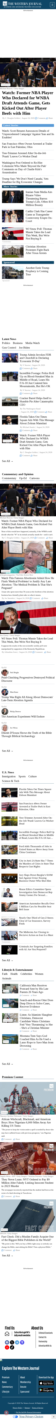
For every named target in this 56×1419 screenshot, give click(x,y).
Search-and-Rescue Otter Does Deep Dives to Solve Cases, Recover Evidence (36, 1003)
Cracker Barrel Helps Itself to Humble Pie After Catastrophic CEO (36, 401)
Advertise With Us (45, 1345)
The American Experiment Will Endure (23, 716)
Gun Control (9, 347)
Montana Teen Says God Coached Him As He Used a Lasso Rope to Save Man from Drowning (36, 1040)
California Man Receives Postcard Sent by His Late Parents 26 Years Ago (34, 988)
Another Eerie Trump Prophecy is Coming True (37, 271)
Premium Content (12, 1077)
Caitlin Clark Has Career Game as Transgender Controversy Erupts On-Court (39, 216)
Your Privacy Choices (31, 1416)
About (22, 1377)
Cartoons (34, 478)
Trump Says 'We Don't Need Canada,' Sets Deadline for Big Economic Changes (25, 180)
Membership (25, 1382)
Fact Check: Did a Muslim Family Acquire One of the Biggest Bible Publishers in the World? (27, 1238)
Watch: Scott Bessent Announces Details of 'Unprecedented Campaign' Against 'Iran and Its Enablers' (28, 134)
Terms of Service (37, 1408)
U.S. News (8, 772)
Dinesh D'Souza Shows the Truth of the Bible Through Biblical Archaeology (26, 734)
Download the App (46, 1377)
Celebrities (26, 973)
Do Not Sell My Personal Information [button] (28, 1412)
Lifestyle (5, 1391)
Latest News (9, 338)
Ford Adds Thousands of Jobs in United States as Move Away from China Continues (36, 849)
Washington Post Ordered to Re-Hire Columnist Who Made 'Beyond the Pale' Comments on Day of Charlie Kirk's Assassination (24, 167)
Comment (41, 118)
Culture (32, 776)
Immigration (9, 776)
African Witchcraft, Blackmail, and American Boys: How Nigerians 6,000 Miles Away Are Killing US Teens (26, 1122)
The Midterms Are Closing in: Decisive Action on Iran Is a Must (36, 933)
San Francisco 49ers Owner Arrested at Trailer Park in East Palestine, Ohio (27, 145)
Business (18, 342)
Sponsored (24, 1391)
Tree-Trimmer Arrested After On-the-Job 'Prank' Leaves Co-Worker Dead (24, 155)
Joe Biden (24, 347)
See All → (7, 461)
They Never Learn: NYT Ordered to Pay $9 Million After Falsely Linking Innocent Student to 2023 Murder (27, 1183)
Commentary (9, 478)
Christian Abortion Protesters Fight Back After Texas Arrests (37, 250)
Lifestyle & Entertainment (17, 969)
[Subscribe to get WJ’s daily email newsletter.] (8, 1334)
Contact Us (42, 1337)
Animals (6, 978)
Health (14, 973)
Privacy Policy (17, 1408)
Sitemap (27, 1408)
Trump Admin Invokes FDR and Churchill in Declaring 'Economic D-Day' (35, 358)
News (4, 1382)
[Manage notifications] (6, 1412)
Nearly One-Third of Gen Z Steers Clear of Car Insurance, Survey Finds (36, 920)
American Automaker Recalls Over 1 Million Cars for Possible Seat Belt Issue (36, 906)
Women (39, 973)
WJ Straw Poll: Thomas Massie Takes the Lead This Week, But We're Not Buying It (39, 233)
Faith (5, 973)
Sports (22, 776)
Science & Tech (10, 780)
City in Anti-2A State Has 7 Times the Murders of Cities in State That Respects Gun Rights (36, 863)
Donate (23, 1386)
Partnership (43, 1341)
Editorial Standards (46, 1332)
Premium (5, 1377)
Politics (6, 342)
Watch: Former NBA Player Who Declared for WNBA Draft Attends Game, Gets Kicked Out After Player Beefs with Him (27, 103)
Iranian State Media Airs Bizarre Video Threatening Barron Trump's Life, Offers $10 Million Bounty (39, 198)
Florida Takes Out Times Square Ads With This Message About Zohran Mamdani (37, 420)
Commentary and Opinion (17, 474)
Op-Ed (23, 478)
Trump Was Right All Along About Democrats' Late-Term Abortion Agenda (27, 699)
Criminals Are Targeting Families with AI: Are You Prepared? (36, 948)
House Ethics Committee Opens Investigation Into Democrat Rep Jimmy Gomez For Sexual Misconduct (35, 893)
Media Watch (32, 342)
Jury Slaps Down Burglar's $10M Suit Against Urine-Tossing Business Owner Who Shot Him (36, 878)
